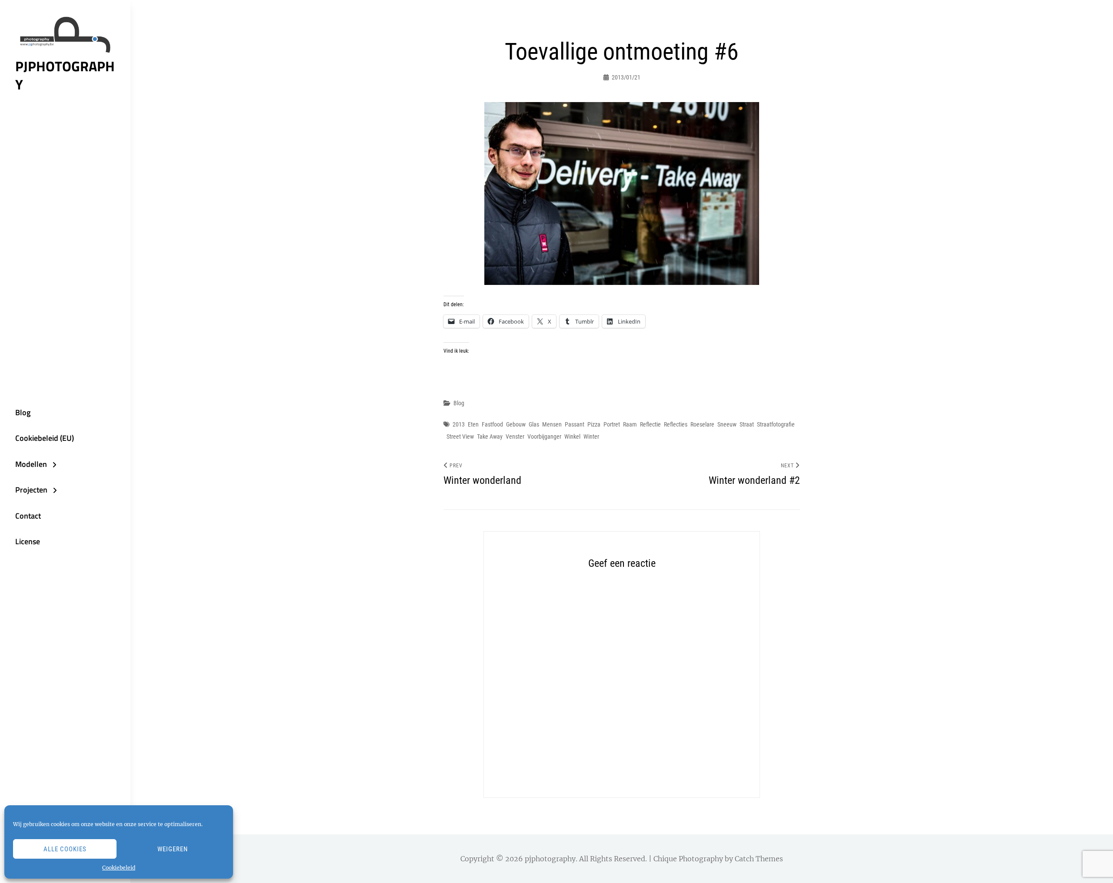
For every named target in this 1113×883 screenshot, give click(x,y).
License (27, 541)
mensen (552, 424)
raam (630, 424)
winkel (572, 436)
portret (611, 424)
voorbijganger (544, 436)
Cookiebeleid (118, 867)
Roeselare (702, 424)
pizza (593, 424)
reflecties (675, 424)
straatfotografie (776, 424)
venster (515, 436)
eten (473, 424)
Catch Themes (759, 858)
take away (490, 436)
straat (747, 424)
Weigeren (172, 849)
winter (591, 436)
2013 (459, 424)
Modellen (31, 464)
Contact (28, 516)
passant (574, 424)
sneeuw (726, 424)
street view (460, 436)
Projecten (31, 490)
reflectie (650, 424)
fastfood (492, 424)
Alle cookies (65, 849)
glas (534, 424)
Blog (22, 412)
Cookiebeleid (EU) (44, 438)
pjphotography (65, 75)
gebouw (516, 424)
